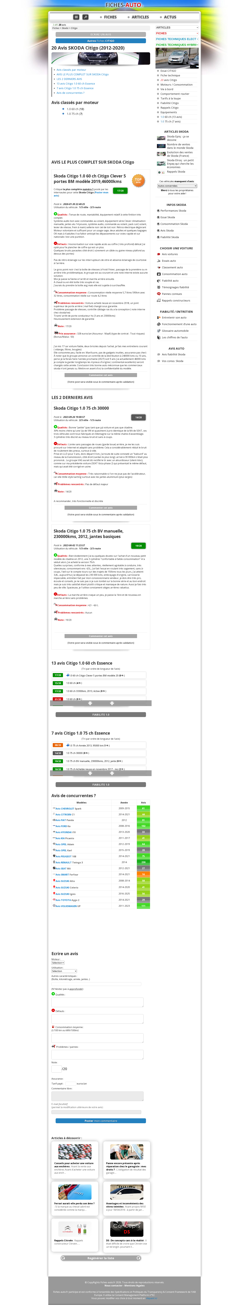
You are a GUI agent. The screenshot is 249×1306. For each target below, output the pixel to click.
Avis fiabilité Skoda (173, 354)
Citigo (74, 28)
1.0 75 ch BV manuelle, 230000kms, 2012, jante (91, 761)
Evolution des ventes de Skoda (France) (180, 154)
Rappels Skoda (176, 171)
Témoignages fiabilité (175, 287)
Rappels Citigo (170, 107)
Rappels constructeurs (176, 300)
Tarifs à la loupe (171, 98)
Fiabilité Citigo (170, 103)
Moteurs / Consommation (177, 84)
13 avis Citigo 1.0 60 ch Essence (76, 83)
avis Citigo (169, 80)
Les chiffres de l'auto (175, 337)
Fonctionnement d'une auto (179, 324)
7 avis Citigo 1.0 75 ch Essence (75, 88)
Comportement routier (175, 93)
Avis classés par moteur (71, 69)
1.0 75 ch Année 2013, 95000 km (86, 745)
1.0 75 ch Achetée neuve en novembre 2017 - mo (92, 769)
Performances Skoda (173, 210)
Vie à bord (167, 89)
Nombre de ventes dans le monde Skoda (180, 146)
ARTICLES (140, 17)
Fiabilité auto (170, 280)
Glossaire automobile (175, 330)
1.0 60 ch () (75, 109)
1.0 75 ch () (75, 114)
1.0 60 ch (71, 683)
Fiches (55, 28)
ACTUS (170, 17)
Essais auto (169, 260)
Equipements (169, 112)
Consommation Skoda (174, 224)
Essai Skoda (168, 217)
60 (171, 117)
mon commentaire (101, 1120)
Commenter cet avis (101, 375)
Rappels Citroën (63, 1240)
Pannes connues (172, 294)
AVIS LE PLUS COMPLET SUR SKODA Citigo (83, 74)
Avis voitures (170, 254)
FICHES (110, 17)
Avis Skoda (167, 230)
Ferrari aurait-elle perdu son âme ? (74, 1203)
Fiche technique (170, 75)
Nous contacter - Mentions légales (125, 1285)
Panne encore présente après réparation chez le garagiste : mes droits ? (126, 1166)
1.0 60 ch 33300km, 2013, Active (83, 691)
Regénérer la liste (100, 1258)
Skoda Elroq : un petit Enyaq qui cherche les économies (180, 163)
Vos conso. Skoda (172, 361)
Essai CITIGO (168, 70)
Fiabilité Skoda (170, 237)
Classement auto (172, 267)
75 (170, 121)
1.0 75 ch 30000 (74, 753)
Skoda (65, 28)
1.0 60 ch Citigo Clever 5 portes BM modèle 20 (93, 675)
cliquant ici (151, 1298)
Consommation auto (174, 274)
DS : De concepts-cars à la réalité (125, 1240)
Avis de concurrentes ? (70, 92)
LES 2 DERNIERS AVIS (69, 79)
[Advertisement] (100, 136)
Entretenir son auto (174, 317)
